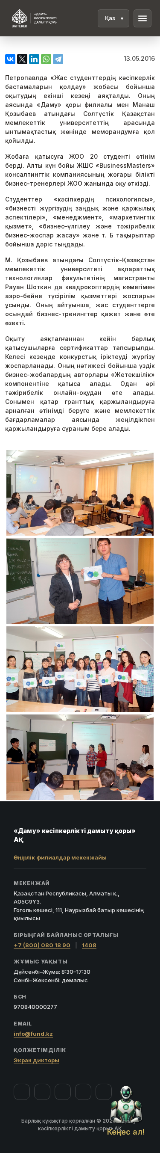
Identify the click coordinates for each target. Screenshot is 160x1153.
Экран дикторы (36, 1060)
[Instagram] (42, 1092)
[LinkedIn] (104, 1092)
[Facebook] (22, 1092)
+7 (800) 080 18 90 (42, 945)
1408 (89, 945)
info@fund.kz (33, 1033)
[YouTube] (63, 1092)
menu (142, 18)
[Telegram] (83, 1092)
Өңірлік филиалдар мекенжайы (60, 857)
